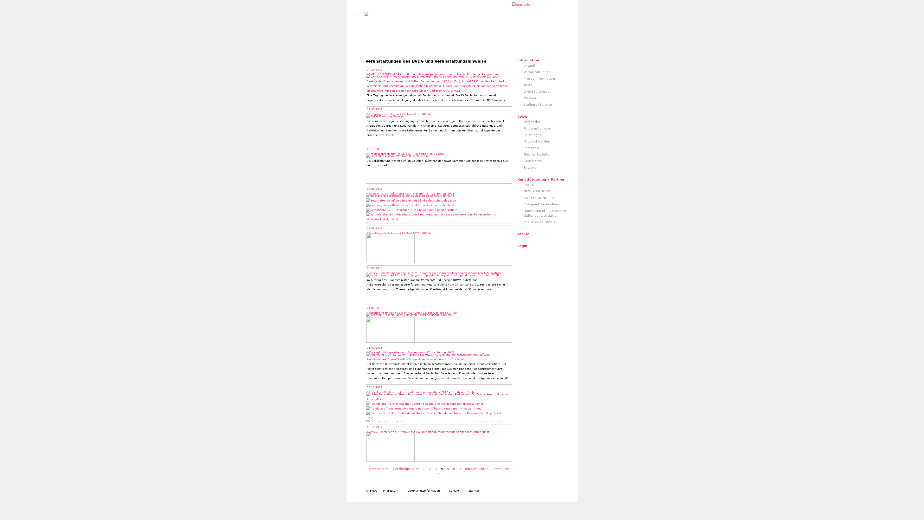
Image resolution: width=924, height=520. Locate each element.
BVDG (522, 116)
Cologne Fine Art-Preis (542, 204)
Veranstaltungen (537, 72)
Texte (528, 85)
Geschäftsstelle (536, 154)
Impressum (390, 490)
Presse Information (539, 78)
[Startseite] (366, 12)
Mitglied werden (537, 141)
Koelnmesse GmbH (539, 222)
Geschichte (533, 161)
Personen (531, 148)
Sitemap (474, 490)
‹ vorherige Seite (406, 469)
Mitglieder (532, 122)
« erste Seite (379, 469)
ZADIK (529, 185)
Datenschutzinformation (424, 490)
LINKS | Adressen (538, 91)
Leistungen (533, 135)
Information (528, 60)
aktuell (529, 65)
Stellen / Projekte (538, 104)
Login (522, 246)
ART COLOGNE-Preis (540, 198)
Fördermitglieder (537, 128)
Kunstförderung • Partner (541, 179)
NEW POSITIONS (537, 191)
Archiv (523, 234)
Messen (530, 98)
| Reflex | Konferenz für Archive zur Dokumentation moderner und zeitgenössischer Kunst (428, 432)
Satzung (530, 167)
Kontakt (454, 490)
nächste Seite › (476, 469)
